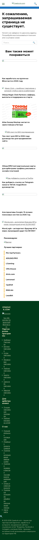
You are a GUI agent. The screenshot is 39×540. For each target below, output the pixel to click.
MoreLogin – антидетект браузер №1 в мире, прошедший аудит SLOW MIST (19, 230)
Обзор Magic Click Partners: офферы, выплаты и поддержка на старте (18, 96)
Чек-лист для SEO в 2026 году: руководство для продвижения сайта (16, 138)
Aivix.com (10, 274)
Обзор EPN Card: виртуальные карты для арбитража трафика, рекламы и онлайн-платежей (19, 168)
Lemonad (10, 279)
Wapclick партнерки (7, 393)
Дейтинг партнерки (7, 371)
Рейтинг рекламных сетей (7, 420)
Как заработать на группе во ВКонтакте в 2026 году (15, 80)
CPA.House (11, 269)
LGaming (10, 263)
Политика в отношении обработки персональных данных (7, 499)
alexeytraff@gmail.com (6, 325)
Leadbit (9, 295)
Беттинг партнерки (7, 349)
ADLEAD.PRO (12, 258)
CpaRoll (9, 285)
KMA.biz (9, 290)
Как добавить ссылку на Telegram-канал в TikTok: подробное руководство (18, 184)
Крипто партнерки (7, 377)
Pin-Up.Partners (13, 253)
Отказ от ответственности (7, 486)
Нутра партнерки (7, 355)
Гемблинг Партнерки (7, 342)
